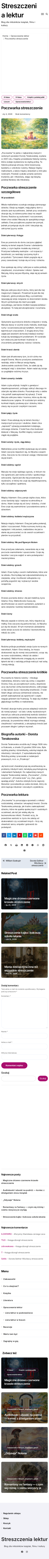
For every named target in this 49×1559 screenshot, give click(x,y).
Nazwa (4, 1032)
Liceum (7, 102)
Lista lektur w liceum (15, 1320)
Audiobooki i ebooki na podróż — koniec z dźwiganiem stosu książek (23, 1418)
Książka (7, 1293)
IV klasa (18, 97)
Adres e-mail (6, 1042)
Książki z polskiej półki (35, 97)
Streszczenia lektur (24, 1539)
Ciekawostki (9, 1279)
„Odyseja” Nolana (11, 1200)
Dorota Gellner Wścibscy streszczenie (26, 1259)
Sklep (6, 1518)
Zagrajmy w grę (10, 1341)
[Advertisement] (24, 65)
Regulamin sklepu (12, 1513)
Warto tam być (10, 1334)
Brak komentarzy (22, 114)
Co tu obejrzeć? (11, 1286)
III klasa (7, 97)
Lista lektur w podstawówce (19, 1313)
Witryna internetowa (9, 1053)
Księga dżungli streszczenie (20, 1240)
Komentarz (6, 996)
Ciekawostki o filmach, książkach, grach (22, 1409)
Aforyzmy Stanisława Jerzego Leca (29, 1234)
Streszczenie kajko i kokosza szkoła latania (24, 1217)
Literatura (8, 1300)
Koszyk (6, 1523)
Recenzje (7, 1327)
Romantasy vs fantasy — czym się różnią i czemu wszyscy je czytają (23, 1488)
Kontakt (7, 1528)
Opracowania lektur (23, 102)
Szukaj (5, 1072)
